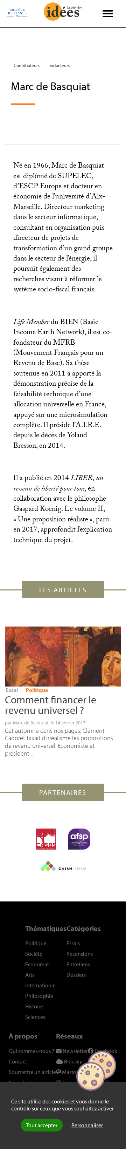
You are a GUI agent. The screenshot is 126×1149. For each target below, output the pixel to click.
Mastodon (73, 1071)
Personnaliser (87, 1125)
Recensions (79, 953)
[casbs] (46, 839)
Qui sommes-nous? (31, 1050)
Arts (29, 974)
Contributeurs (27, 65)
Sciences (35, 1016)
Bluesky (72, 1061)
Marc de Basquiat (31, 722)
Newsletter (75, 1050)
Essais (73, 943)
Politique (37, 690)
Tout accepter (41, 1125)
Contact (18, 1061)
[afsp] (79, 839)
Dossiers (76, 974)
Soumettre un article (32, 1071)
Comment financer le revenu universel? (50, 705)
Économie (37, 964)
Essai (12, 690)
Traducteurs (59, 65)
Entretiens (78, 964)
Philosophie (39, 995)
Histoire (34, 1006)
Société (33, 953)
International (40, 985)
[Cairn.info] (63, 866)
